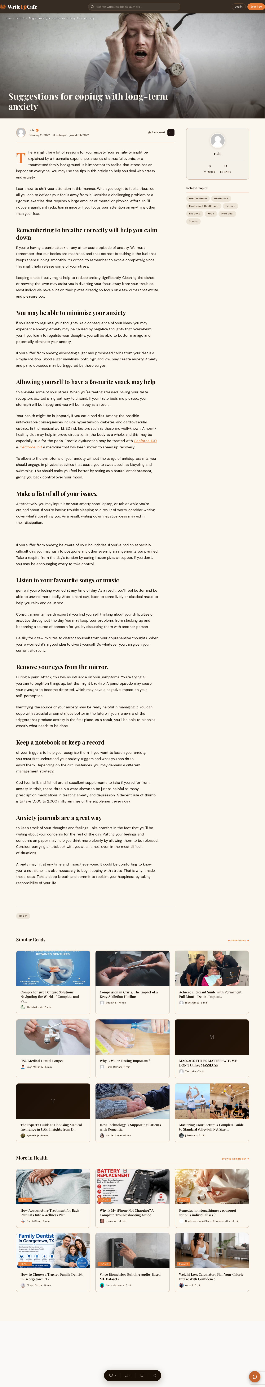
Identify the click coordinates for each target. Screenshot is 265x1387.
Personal (227, 213)
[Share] (154, 1375)
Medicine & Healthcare (203, 206)
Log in (239, 6)
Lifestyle (194, 213)
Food (211, 213)
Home (9, 18)
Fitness (230, 206)
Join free (256, 6)
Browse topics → (238, 940)
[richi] (21, 132)
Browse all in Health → (235, 1158)
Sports (193, 221)
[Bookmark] (142, 1375)
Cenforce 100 (145, 441)
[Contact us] (254, 1376)
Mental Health (198, 198)
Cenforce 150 (31, 447)
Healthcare (221, 198)
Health (20, 18)
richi (31, 130)
